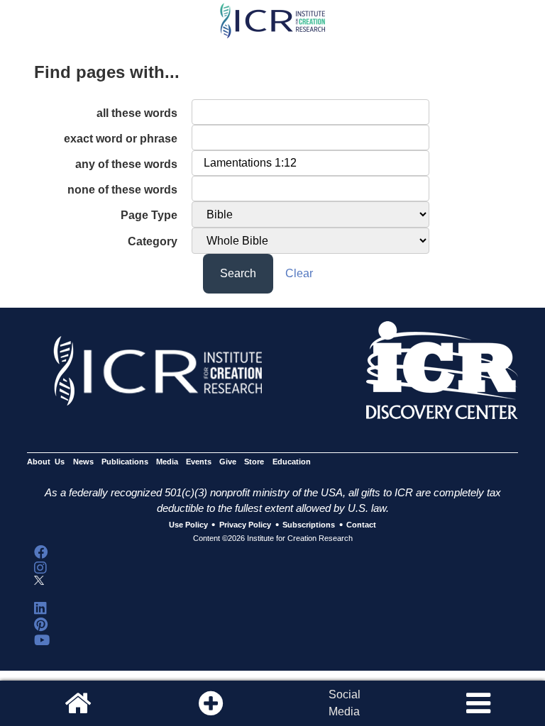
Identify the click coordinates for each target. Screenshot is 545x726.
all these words (137, 113)
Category (152, 241)
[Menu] (478, 703)
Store (254, 461)
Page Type (149, 215)
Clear (299, 273)
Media (167, 461)
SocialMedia (344, 702)
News (83, 461)
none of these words (122, 190)
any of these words (126, 164)
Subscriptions (308, 525)
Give (227, 461)
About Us (46, 461)
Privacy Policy (245, 525)
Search (238, 273)
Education (291, 461)
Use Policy (188, 525)
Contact (361, 525)
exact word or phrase (120, 139)
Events (198, 461)
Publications (124, 461)
